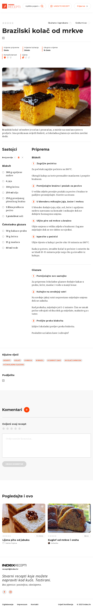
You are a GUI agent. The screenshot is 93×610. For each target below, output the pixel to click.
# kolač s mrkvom (73, 360)
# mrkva (28, 360)
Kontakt (34, 604)
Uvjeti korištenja (65, 604)
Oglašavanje (7, 604)
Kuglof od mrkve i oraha (63, 540)
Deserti (6, 360)
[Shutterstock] (46, 97)
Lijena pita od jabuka (16, 540)
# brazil (39, 360)
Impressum (22, 604)
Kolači (17, 360)
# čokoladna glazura (13, 365)
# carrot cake (54, 360)
